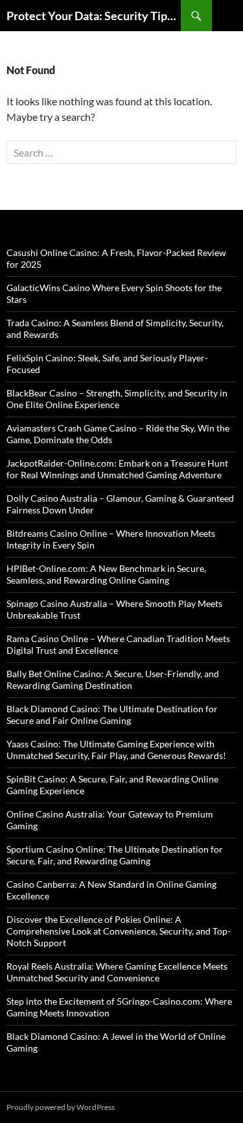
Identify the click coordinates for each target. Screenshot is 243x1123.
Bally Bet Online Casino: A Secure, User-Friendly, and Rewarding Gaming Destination (112, 679)
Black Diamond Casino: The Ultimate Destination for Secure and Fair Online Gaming (112, 714)
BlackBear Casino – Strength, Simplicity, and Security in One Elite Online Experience (116, 398)
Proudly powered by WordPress (60, 1107)
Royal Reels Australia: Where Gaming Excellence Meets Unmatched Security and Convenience (116, 972)
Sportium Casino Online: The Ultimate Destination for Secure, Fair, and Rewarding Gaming (114, 855)
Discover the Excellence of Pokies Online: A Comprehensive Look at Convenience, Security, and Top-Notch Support (118, 931)
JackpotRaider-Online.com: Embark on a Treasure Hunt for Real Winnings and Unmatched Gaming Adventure (117, 469)
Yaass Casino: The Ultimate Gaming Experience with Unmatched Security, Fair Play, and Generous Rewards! (116, 749)
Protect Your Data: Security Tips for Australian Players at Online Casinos (93, 15)
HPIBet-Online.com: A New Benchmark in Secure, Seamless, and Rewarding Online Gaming (106, 574)
